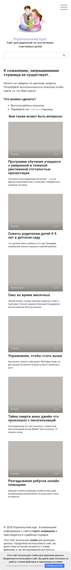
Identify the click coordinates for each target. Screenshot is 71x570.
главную (34, 109)
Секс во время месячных (29, 295)
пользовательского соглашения (24, 565)
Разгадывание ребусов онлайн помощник (33, 483)
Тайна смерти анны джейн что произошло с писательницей (33, 418)
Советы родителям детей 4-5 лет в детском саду (32, 235)
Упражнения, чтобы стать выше (35, 356)
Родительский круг (30, 39)
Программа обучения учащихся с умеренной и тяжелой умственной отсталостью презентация (34, 167)
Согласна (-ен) (54, 565)
